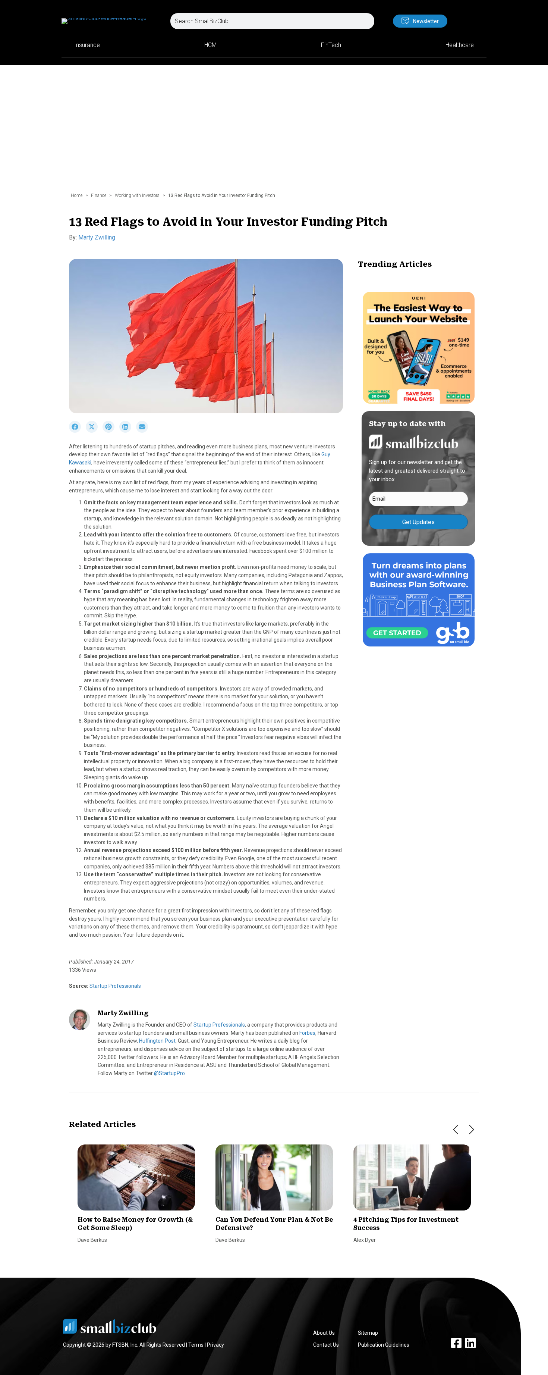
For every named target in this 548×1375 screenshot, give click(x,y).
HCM (210, 44)
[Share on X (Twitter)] (94, 431)
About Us (324, 1333)
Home (76, 195)
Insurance (87, 44)
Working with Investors (137, 195)
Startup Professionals (114, 986)
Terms (196, 1345)
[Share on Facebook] (77, 431)
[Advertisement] (274, 132)
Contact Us (326, 1345)
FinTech (331, 44)
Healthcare (459, 44)
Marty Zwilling (96, 237)
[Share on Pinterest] (111, 431)
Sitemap (368, 1333)
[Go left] (455, 1129)
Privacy (215, 1345)
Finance (98, 195)
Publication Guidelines (383, 1345)
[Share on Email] (144, 431)
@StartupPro (169, 1073)
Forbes (307, 1033)
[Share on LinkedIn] (127, 431)
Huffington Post (157, 1041)
